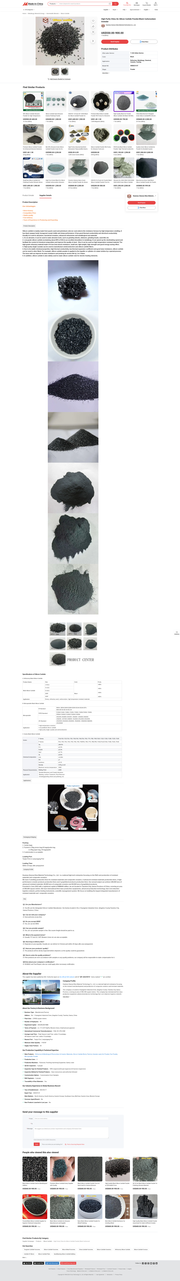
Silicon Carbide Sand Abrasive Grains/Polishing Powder (54, 115)
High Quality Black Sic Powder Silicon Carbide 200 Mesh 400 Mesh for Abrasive (124, 115)
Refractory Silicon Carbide (122, 1249)
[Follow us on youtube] (151, 1263)
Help (124, 9)
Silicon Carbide (65, 13)
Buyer (114, 9)
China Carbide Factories (86, 1249)
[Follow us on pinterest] (154, 1263)
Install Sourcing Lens (69, 1263)
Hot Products (52, 1269)
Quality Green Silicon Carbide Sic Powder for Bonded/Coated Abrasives (145, 148)
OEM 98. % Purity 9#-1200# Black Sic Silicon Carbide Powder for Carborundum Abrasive (78, 115)
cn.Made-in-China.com (107, 1271)
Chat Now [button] (145, 42)
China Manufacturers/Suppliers (75, 1269)
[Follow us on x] (146, 1263)
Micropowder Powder (31, 1056)
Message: (30, 1128)
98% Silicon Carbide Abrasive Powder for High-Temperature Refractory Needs (31, 115)
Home (24, 13)
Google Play (38, 1263)
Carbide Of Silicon (29, 1254)
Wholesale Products (90, 1269)
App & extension (134, 9)
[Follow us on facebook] (143, 1263)
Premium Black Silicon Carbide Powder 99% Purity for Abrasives (100, 115)
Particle (89, 1054)
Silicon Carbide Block (80, 1054)
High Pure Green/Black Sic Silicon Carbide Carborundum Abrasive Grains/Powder (55, 181)
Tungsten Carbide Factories (32, 1249)
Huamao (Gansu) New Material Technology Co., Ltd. (121, 25)
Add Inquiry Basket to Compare (60, 79)
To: (32, 1123)
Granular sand (97, 1054)
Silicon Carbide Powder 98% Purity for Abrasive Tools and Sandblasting (101, 148)
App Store (27, 1263)
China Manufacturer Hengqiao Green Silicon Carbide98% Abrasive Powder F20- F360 (146, 115)
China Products (61, 1269)
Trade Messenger (52, 1263)
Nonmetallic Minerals (52, 13)
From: (31, 1119)
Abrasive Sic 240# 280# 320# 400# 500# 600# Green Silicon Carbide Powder (124, 181)
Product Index (122, 1269)
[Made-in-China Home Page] (32, 4)
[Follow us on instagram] (148, 1263)
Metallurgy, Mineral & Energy (36, 13)
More (24, 1257)
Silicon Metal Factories (68, 1249)
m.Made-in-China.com (94, 1271)
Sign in (156, 5)
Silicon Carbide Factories (51, 1249)
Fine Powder (113, 1054)
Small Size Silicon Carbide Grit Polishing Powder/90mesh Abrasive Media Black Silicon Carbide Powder (33, 181)
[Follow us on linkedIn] (157, 1263)
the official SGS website (67, 977)
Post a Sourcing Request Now (74, 1144)
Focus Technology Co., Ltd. (77, 1274)
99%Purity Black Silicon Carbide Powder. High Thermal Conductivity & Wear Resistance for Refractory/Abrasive (124, 148)
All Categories (29, 9)
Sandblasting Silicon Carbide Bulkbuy (64, 1254)
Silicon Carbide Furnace (141, 1249)
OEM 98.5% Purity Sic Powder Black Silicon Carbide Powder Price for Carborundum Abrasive (101, 181)
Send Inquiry (115, 42)
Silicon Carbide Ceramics (104, 1249)
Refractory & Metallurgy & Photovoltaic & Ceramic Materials (53, 1054)
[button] (110, 3)
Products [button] (53, 4)
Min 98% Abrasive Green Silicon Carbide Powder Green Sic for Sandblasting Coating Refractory (55, 148)
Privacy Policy (118, 1274)
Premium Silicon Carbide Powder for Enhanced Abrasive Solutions (32, 148)
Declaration (110, 1274)
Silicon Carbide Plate (44, 1254)
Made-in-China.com (82, 1271)
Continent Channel (112, 1269)
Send (36, 1144)
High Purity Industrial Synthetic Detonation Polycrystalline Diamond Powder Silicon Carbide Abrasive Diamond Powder (78, 148)
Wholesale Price (101, 1269)
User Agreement (100, 1274)
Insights (130, 1269)
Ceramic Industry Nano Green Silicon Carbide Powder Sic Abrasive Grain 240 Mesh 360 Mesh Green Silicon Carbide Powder (78, 181)
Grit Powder (105, 1054)
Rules (156, 9)
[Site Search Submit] (115, 4)
